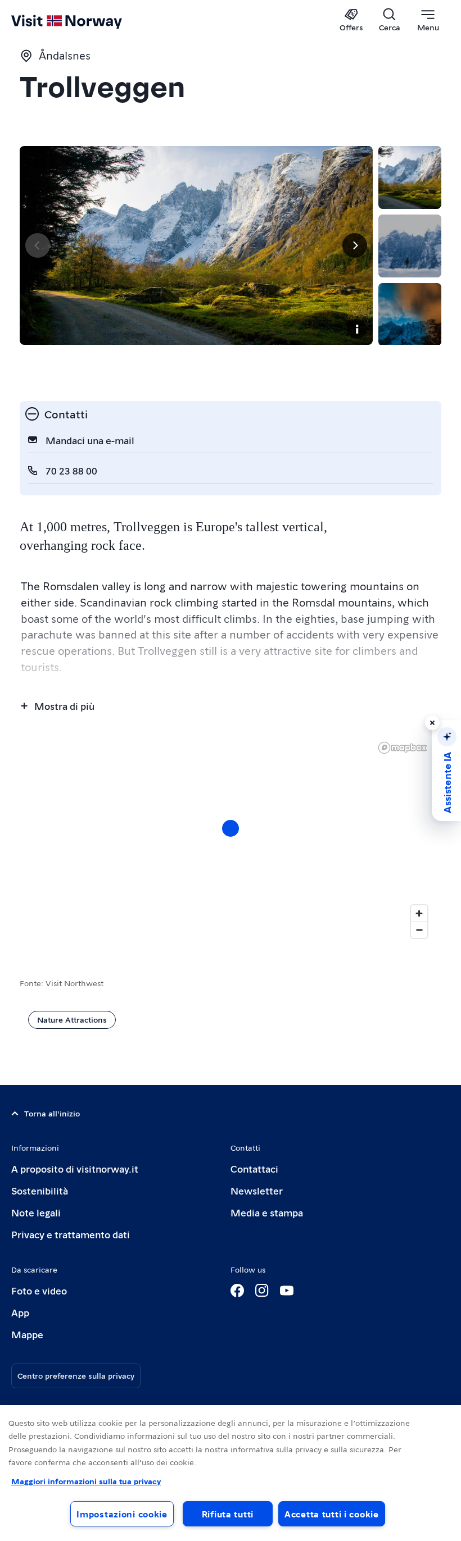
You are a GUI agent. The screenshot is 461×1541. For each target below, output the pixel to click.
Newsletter (257, 1190)
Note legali (36, 1212)
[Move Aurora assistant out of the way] (432, 722)
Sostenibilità (39, 1190)
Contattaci (254, 1168)
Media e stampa (267, 1212)
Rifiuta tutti (228, 1514)
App (20, 1312)
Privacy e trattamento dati (70, 1234)
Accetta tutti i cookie (331, 1514)
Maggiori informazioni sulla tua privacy (86, 1481)
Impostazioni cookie (122, 1514)
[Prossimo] (354, 245)
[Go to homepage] (83, 21)
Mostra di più (64, 705)
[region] (230, 1473)
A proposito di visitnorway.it (74, 1168)
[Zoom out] (419, 930)
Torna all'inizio (52, 1113)
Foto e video (39, 1290)
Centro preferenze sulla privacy (75, 1375)
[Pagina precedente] (37, 245)
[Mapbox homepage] (402, 747)
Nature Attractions (72, 1019)
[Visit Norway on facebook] (237, 1290)
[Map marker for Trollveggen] (230, 828)
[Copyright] (357, 329)
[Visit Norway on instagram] (262, 1290)
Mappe (27, 1334)
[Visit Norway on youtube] (286, 1290)
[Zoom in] (419, 913)
